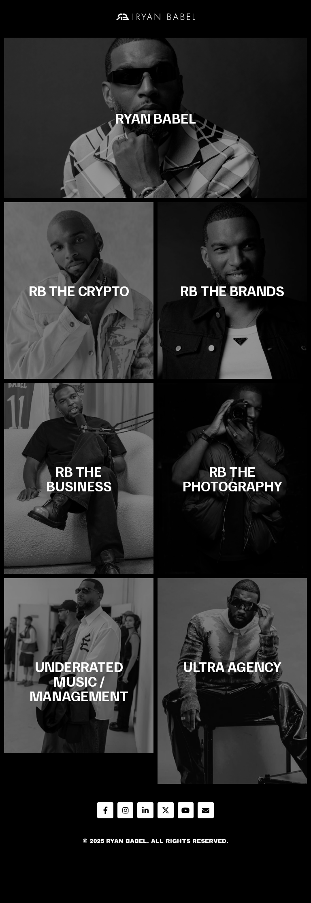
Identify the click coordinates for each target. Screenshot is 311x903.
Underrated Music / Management (79, 680)
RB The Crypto (79, 290)
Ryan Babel (155, 118)
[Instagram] (125, 810)
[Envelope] (206, 810)
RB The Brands (232, 290)
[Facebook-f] (105, 810)
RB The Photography (232, 478)
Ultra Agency (232, 666)
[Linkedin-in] (145, 810)
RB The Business (79, 478)
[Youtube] (186, 810)
